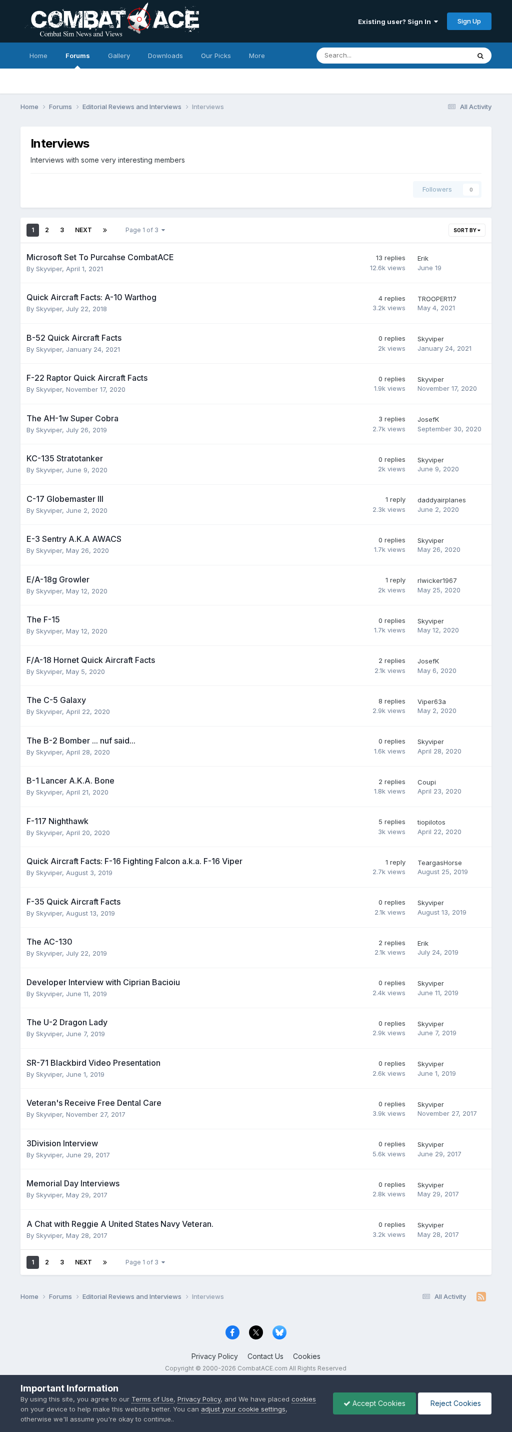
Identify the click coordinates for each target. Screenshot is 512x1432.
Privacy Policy (215, 1356)
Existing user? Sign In (396, 22)
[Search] (481, 56)
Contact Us (266, 1356)
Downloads (165, 56)
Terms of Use (153, 1399)
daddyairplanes (442, 500)
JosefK (428, 419)
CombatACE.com (263, 1368)
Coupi (427, 782)
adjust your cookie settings (243, 1409)
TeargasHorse (440, 863)
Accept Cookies (378, 1403)
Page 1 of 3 (144, 230)
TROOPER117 (437, 299)
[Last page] (105, 230)
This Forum (439, 55)
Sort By (466, 230)
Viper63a (432, 701)
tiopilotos (432, 822)
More (257, 56)
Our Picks (216, 56)
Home (39, 56)
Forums (78, 56)
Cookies (306, 1356)
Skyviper (49, 269)
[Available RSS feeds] (481, 1297)
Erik (423, 258)
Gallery (119, 56)
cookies (304, 1399)
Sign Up (469, 21)
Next (83, 230)
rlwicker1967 (437, 580)
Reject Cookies (454, 1403)
